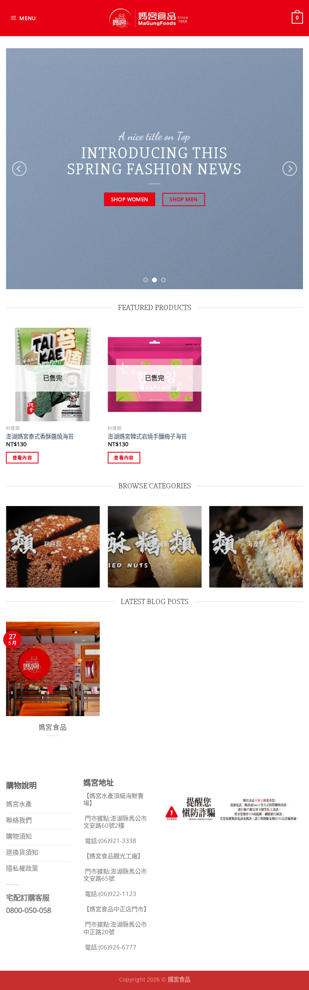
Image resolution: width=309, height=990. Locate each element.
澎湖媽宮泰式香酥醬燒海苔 (40, 436)
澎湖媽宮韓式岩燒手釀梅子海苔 (147, 436)
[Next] (289, 169)
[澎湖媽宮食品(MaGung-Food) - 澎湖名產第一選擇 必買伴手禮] (154, 18)
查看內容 (22, 458)
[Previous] (19, 169)
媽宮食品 (53, 728)
